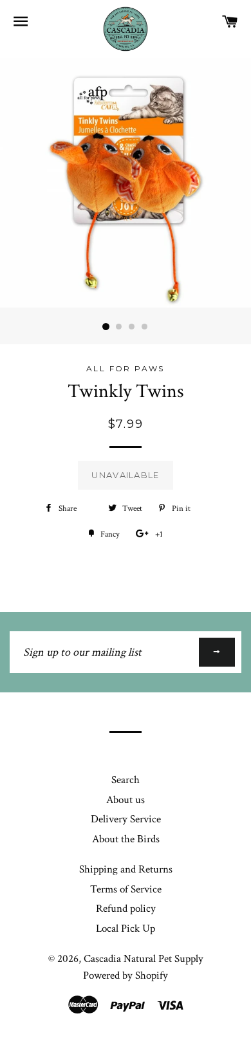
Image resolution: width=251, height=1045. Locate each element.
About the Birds (126, 839)
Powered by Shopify (125, 975)
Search (125, 780)
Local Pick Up (125, 928)
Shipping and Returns (125, 869)
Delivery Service (126, 819)
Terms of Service (126, 889)
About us (125, 800)
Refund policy (126, 909)
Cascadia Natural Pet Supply (143, 959)
